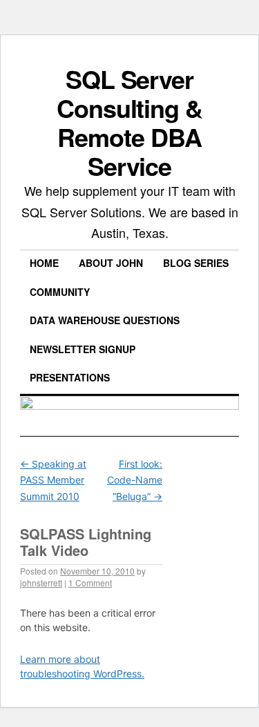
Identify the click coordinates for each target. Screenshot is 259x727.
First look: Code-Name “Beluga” (134, 480)
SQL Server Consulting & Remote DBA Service (129, 122)
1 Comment (90, 582)
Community (60, 292)
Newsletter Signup (82, 349)
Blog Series (196, 263)
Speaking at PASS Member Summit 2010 (53, 480)
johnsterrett (41, 582)
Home (44, 263)
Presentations (70, 377)
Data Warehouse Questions (105, 320)
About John (111, 263)
